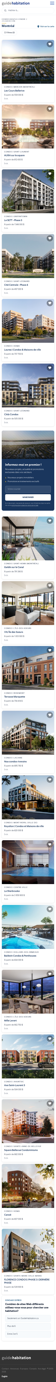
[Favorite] (50, 44)
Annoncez (14, 1369)
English (4, 1376)
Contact (5, 1369)
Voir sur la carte (47, 27)
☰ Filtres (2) (9, 33)
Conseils (33, 1369)
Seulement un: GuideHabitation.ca (22, 1318)
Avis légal (42, 1369)
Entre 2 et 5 (12, 1334)
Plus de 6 (11, 1326)
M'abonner (28, 497)
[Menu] (52, 3)
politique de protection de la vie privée (24, 505)
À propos (24, 1369)
